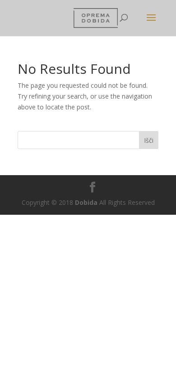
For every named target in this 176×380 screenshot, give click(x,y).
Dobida (85, 202)
